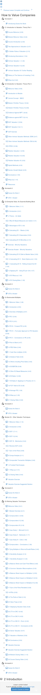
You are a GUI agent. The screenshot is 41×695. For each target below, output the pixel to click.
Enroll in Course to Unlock (20, 689)
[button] (1, 2)
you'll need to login (28, 687)
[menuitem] (1, 5)
